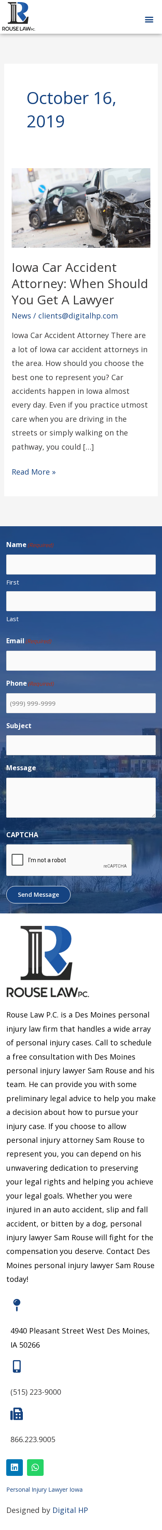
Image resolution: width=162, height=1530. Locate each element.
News (21, 316)
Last (12, 618)
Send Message (38, 894)
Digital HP (70, 1510)
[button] (149, 19)
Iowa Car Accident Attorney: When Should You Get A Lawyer (80, 283)
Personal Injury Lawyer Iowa (44, 1489)
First (12, 582)
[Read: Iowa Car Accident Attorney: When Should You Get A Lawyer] (81, 207)
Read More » (34, 471)
